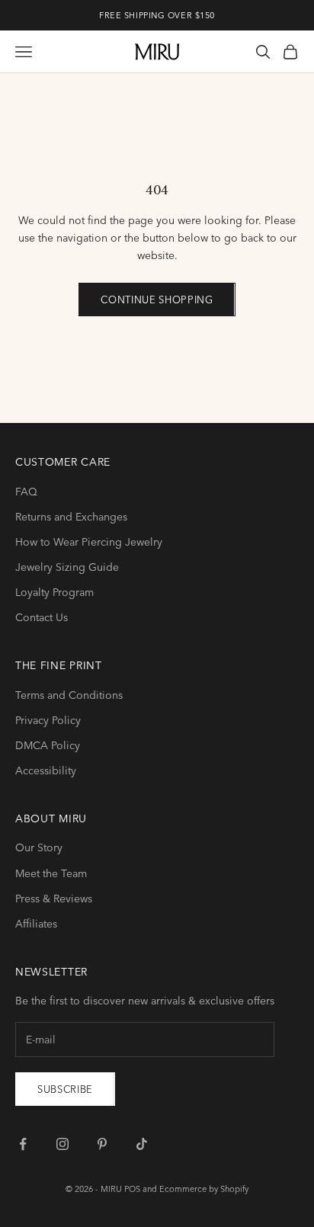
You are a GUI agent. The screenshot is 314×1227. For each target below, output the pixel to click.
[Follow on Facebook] (22, 1144)
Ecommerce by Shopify (203, 1189)
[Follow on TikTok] (141, 1144)
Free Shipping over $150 (157, 15)
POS (132, 1189)
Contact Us (41, 617)
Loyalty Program (54, 592)
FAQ (26, 491)
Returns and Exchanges (71, 517)
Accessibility (45, 770)
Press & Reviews (53, 898)
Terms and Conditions (69, 695)
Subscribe (65, 1089)
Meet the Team (51, 873)
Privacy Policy (48, 720)
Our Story (38, 847)
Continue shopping (157, 299)
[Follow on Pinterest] (102, 1144)
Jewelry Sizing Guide (67, 567)
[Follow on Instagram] (62, 1144)
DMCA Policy (47, 745)
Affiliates (36, 924)
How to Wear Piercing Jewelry (88, 542)
